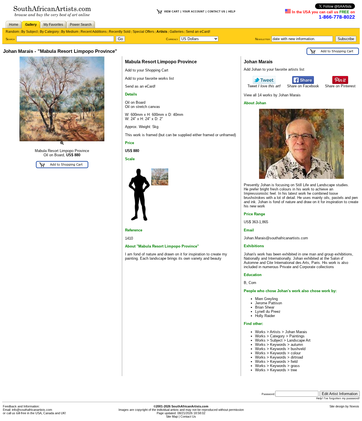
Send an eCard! (198, 32)
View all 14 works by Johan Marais (272, 95)
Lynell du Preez (268, 311)
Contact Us (188, 416)
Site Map (172, 416)
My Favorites (53, 25)
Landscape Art (299, 340)
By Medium (69, 32)
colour (296, 353)
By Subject (29, 32)
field (294, 361)
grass (295, 366)
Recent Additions (94, 32)
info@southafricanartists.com (32, 409)
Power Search (81, 25)
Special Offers (143, 32)
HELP (231, 11)
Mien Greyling (266, 299)
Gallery (31, 25)
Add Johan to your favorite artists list (274, 69)
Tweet (264, 86)
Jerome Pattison (268, 303)
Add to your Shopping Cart (146, 70)
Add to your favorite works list (149, 78)
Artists (161, 32)
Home (13, 25)
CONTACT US (216, 11)
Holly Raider (265, 316)
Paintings (297, 336)
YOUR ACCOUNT (193, 11)
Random (12, 32)
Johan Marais (296, 332)
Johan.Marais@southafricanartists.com (276, 238)
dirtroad (297, 357)
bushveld (298, 349)
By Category (49, 32)
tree (294, 370)
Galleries (177, 32)
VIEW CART (171, 11)
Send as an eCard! (140, 86)
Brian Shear (264, 307)
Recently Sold (119, 32)
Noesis (354, 406)
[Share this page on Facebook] (303, 83)
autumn (297, 344)
